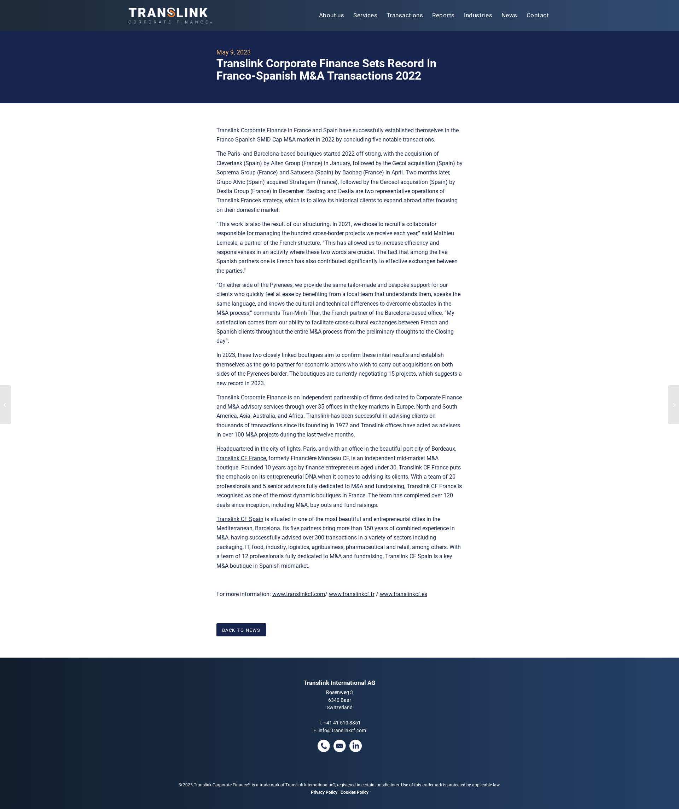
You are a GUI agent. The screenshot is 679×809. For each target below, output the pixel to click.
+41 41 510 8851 (342, 723)
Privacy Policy (324, 792)
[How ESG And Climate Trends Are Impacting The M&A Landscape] (5, 404)
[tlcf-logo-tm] (170, 15)
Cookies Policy (354, 792)
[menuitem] (331, 15)
